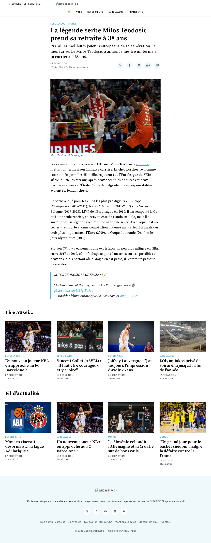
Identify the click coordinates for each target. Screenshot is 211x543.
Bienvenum (74, 521)
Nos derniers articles (52, 521)
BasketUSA (105, 521)
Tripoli (132, 530)
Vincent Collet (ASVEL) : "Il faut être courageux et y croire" (79, 365)
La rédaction (58, 63)
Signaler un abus (149, 521)
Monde (72, 24)
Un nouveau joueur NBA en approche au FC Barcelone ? (27, 365)
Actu (79, 12)
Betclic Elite (95, 12)
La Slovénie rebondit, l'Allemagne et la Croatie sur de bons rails (131, 446)
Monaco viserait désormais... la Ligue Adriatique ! (24, 446)
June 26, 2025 (129, 296)
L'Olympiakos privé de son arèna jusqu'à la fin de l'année (180, 365)
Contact (166, 521)
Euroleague (116, 12)
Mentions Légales (125, 521)
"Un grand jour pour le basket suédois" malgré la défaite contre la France (181, 448)
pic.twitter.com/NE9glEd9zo (73, 291)
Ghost (123, 530)
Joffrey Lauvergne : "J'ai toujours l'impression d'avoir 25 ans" (130, 365)
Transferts (136, 12)
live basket (90, 521)
